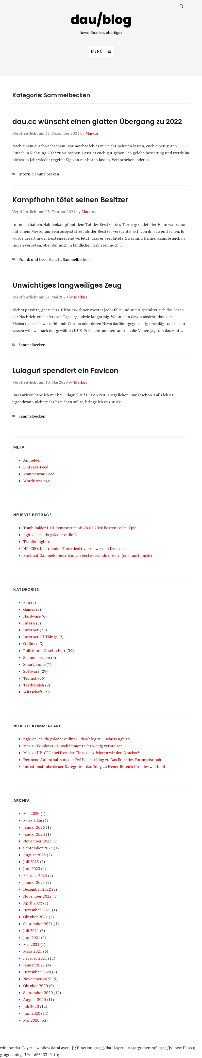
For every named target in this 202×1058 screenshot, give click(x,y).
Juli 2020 (31, 1006)
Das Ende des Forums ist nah (135, 759)
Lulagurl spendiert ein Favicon (65, 370)
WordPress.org (36, 480)
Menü (97, 51)
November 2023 (37, 841)
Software (31, 671)
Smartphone (34, 664)
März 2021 (32, 951)
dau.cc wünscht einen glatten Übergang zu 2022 (97, 121)
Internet (31, 630)
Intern (24, 174)
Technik (30, 678)
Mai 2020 (31, 1020)
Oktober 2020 (35, 985)
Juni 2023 (31, 868)
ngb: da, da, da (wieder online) (50, 534)
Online (29, 643)
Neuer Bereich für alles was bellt (137, 766)
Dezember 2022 (37, 889)
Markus (92, 133)
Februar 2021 (35, 958)
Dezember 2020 (37, 972)
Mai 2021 (31, 944)
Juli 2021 (31, 930)
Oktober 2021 (35, 916)
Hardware (32, 616)
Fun (26, 602)
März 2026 (32, 820)
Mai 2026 (31, 813)
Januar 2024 (34, 834)
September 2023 (38, 848)
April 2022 (32, 903)
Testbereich (33, 685)
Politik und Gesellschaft (39, 259)
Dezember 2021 (37, 910)
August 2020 (34, 999)
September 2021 (38, 923)
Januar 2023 (34, 882)
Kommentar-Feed (38, 474)
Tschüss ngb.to (36, 541)
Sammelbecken (45, 174)
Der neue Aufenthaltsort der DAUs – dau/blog (63, 759)
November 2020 (37, 978)
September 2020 (38, 992)
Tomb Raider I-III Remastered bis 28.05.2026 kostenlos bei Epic (79, 527)
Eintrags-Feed (35, 467)
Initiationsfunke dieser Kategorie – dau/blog (62, 766)
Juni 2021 (31, 937)
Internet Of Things (40, 636)
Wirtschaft (32, 692)
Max (27, 745)
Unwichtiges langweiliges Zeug (67, 285)
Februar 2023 (35, 875)
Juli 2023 (31, 861)
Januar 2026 (34, 827)
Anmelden (32, 460)
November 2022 (37, 896)
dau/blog (101, 20)
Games (29, 609)
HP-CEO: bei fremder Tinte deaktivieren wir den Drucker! (74, 548)
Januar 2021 (34, 965)
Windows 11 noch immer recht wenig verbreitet (79, 745)
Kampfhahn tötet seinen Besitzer (70, 200)
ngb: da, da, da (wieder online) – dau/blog (59, 739)
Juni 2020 (31, 1013)
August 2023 (34, 854)
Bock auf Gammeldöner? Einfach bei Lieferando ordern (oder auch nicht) (87, 555)
